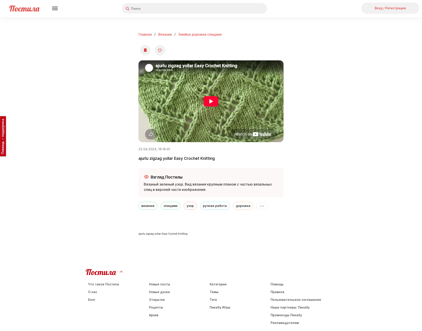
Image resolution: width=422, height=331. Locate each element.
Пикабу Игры (220, 307)
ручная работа (215, 206)
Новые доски (159, 292)
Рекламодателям (285, 323)
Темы (214, 292)
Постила (24, 8)
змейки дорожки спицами (200, 34)
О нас (92, 292)
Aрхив (153, 315)
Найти (247, 8)
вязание (148, 206)
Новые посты (159, 284)
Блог (91, 299)
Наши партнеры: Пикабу (290, 307)
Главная (145, 34)
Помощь (277, 284)
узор (190, 206)
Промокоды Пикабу (286, 315)
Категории (218, 284)
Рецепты (156, 307)
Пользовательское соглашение (296, 299)
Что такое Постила (103, 284)
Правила (277, 292)
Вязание (165, 34)
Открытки (157, 299)
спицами (171, 206)
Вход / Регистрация (390, 8)
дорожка (243, 206)
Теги (213, 299)
